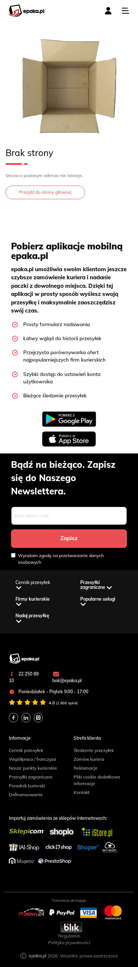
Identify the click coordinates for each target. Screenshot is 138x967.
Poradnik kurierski (27, 785)
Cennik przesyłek (26, 750)
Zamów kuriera (89, 759)
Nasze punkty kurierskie (33, 768)
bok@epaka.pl (67, 680)
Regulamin (69, 936)
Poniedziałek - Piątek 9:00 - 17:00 (52, 691)
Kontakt (81, 792)
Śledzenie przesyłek (94, 750)
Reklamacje (86, 768)
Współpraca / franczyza (32, 759)
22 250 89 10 (24, 677)
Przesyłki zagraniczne (31, 777)
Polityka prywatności (69, 942)
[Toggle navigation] (125, 10)
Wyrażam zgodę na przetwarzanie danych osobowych (61, 559)
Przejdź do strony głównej (45, 192)
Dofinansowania (25, 794)
